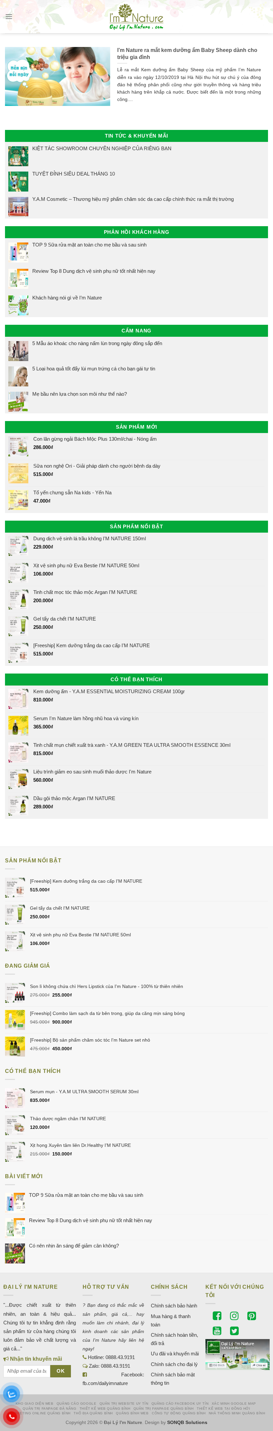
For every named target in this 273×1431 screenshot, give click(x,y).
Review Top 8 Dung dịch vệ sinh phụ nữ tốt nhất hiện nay (93, 271)
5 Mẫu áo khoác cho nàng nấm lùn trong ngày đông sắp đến (97, 343)
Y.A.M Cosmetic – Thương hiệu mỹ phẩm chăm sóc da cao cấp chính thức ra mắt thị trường (133, 199)
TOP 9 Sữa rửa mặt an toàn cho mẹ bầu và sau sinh (89, 244)
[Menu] (9, 17)
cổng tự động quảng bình (179, 1413)
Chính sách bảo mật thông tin (173, 1379)
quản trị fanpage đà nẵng (49, 1408)
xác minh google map (234, 1403)
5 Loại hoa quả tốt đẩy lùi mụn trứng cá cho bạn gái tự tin (93, 368)
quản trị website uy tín (124, 1403)
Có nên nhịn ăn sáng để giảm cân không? (74, 1245)
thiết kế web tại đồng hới (223, 1408)
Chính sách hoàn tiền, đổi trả (174, 1339)
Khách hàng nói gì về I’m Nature (67, 297)
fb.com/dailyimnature (105, 1383)
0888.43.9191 (120, 1357)
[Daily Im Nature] (136, 16)
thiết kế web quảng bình (105, 1408)
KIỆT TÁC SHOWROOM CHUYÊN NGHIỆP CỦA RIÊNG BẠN (101, 148)
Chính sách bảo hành (174, 1305)
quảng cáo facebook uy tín (180, 1403)
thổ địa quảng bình (93, 1413)
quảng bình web (132, 1413)
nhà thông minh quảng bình (237, 1413)
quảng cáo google (76, 1403)
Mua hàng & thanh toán (170, 1320)
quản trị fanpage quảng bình (164, 1408)
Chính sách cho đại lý (174, 1364)
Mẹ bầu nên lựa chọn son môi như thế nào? (79, 394)
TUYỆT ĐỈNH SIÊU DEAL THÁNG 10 (73, 174)
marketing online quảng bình (40, 1413)
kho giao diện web (35, 1403)
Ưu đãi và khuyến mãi (175, 1353)
